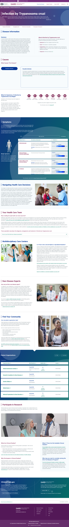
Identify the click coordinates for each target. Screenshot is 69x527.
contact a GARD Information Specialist (13, 299)
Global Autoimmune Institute (8, 306)
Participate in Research (37, 26)
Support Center (49, 4)
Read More (48, 19)
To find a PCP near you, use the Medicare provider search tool (17, 220)
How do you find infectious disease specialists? (12, 234)
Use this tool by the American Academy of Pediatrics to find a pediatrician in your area (43, 226)
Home (2, 7)
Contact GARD (45, 490)
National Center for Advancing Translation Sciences (50, 523)
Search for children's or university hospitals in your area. (47, 271)
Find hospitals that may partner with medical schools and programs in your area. (52, 263)
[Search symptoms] (21, 136)
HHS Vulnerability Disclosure (34, 521)
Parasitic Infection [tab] (9, 68)
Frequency (54, 139)
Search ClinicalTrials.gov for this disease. (10, 493)
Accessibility (50, 511)
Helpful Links (43, 363)
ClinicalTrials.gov (4, 469)
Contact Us (63, 4)
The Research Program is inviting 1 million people (53, 462)
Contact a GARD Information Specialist (17, 338)
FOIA (49, 513)
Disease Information (6, 26)
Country (57, 363)
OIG (49, 515)
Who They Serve (32, 363)
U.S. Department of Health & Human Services (18, 523)
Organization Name (6, 363)
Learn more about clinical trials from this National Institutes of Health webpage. (16, 454)
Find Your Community (26, 26)
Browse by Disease (40, 4)
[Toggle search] (67, 4)
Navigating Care (16, 26)
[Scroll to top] (67, 525)
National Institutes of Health (33, 523)
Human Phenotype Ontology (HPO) (39, 178)
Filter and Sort (41, 136)
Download (64, 355)
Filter (57, 355)
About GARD (56, 4)
